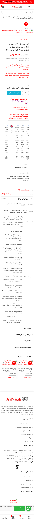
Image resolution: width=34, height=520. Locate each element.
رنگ (28, 85)
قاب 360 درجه (21, 176)
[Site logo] (17, 6)
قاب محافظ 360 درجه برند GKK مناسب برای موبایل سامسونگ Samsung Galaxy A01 (9, 370)
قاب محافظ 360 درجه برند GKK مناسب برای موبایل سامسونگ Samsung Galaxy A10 (25, 370)
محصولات (25, 17)
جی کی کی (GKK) (24, 40)
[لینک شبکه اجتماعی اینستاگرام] (31, 1)
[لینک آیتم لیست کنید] (17, 424)
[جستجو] (3, 12)
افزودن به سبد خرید (14, 93)
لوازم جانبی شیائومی (17, 178)
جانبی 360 (30, 17)
